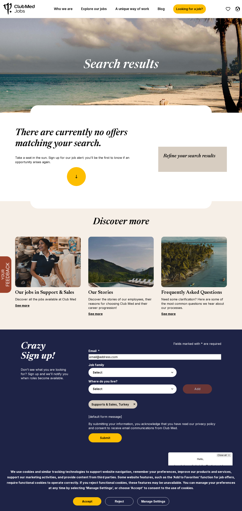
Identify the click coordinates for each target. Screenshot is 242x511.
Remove (134, 404)
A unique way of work (132, 9)
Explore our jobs (94, 9)
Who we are (63, 9)
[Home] (19, 9)
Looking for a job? (189, 9)
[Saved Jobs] (228, 9)
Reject (119, 501)
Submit (105, 438)
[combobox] (132, 372)
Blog (161, 9)
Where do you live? (102, 381)
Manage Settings (153, 501)
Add (197, 389)
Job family (96, 365)
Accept (87, 501)
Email (94, 351)
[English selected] (237, 8)
